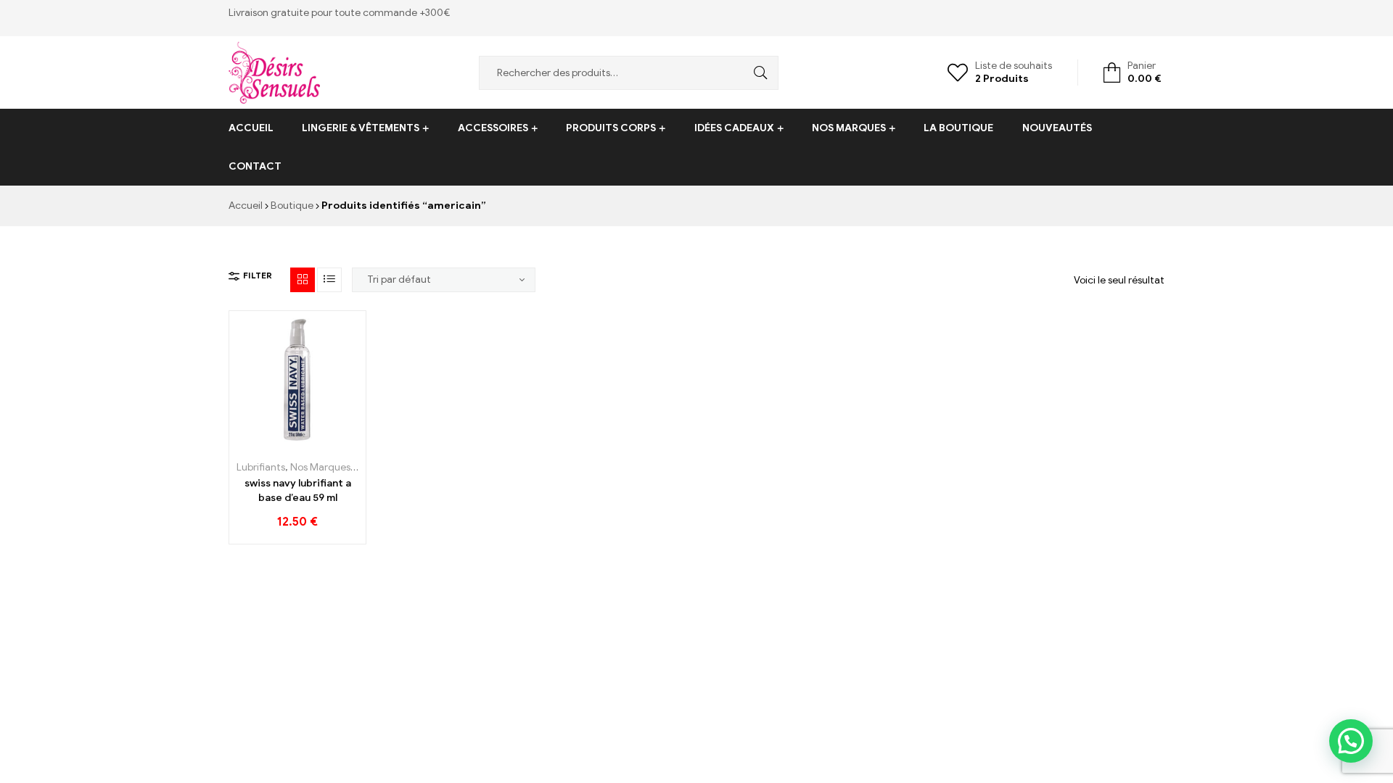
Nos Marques (849, 128)
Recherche (756, 73)
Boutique (292, 205)
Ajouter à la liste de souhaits (298, 442)
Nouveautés (1057, 128)
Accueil (251, 128)
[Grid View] (302, 280)
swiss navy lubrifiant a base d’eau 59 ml (298, 490)
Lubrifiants (261, 467)
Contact (255, 166)
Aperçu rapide (330, 442)
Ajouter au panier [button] (265, 442)
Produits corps (611, 128)
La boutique (958, 128)
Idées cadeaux (734, 128)
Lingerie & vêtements (360, 128)
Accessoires (493, 128)
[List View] (329, 280)
